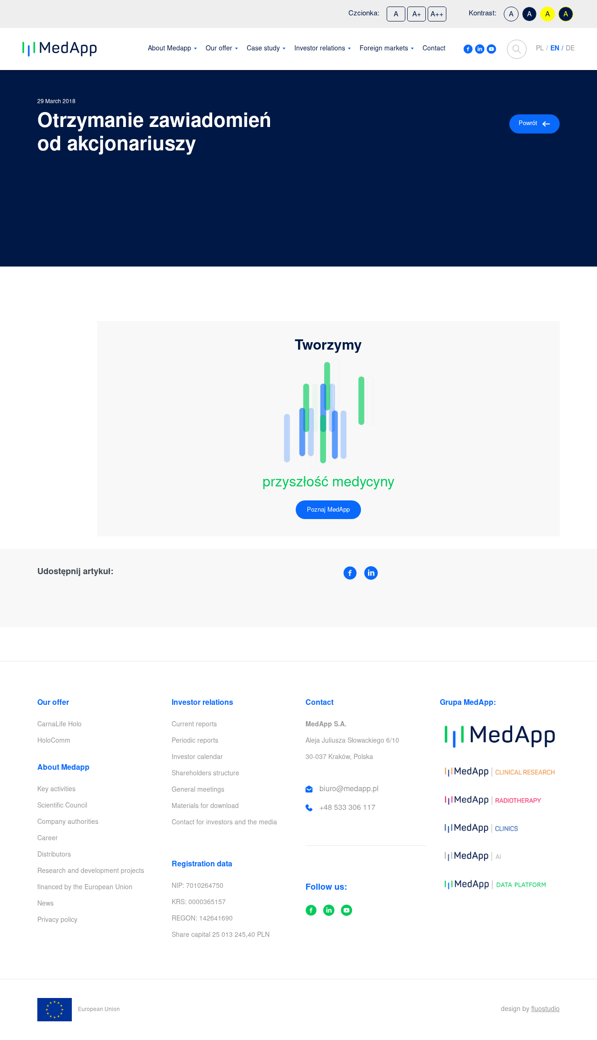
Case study (263, 49)
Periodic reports (195, 741)
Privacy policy (57, 920)
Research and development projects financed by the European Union (90, 879)
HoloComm (53, 741)
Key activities (56, 790)
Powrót (528, 124)
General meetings (198, 790)
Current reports (194, 725)
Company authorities (67, 822)
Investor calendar (197, 757)
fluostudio (545, 1009)
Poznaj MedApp (328, 510)
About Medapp (169, 49)
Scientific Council (62, 806)
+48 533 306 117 (347, 808)
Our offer (219, 49)
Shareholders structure (205, 774)
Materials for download (205, 806)
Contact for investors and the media (224, 823)
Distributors (54, 855)
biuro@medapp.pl (349, 789)
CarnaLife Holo (59, 725)
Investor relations (319, 49)
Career (47, 839)
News (45, 904)
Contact (434, 49)
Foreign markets (384, 49)
